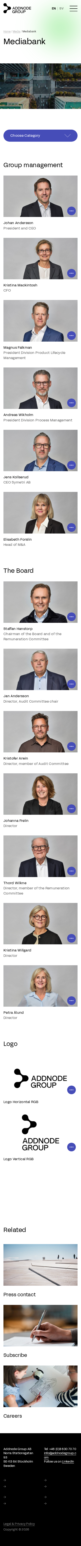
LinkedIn (68, 1462)
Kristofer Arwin (15, 758)
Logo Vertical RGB (18, 1159)
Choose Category (25, 135)
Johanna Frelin (16, 820)
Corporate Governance (57, 1489)
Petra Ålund (13, 1012)
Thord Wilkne (14, 883)
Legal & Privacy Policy (19, 1524)
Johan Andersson (18, 222)
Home (7, 31)
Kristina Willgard (17, 950)
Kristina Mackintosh (20, 285)
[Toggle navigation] (74, 8)
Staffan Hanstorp (18, 628)
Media (16, 31)
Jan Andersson (16, 696)
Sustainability (18, 1487)
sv (61, 8)
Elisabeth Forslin (17, 539)
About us (54, 1481)
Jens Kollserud (16, 477)
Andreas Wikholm (18, 414)
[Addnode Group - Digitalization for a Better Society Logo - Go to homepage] (17, 8)
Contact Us (56, 1504)
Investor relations (20, 1497)
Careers (13, 1504)
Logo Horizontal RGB (20, 1101)
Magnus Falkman (17, 347)
